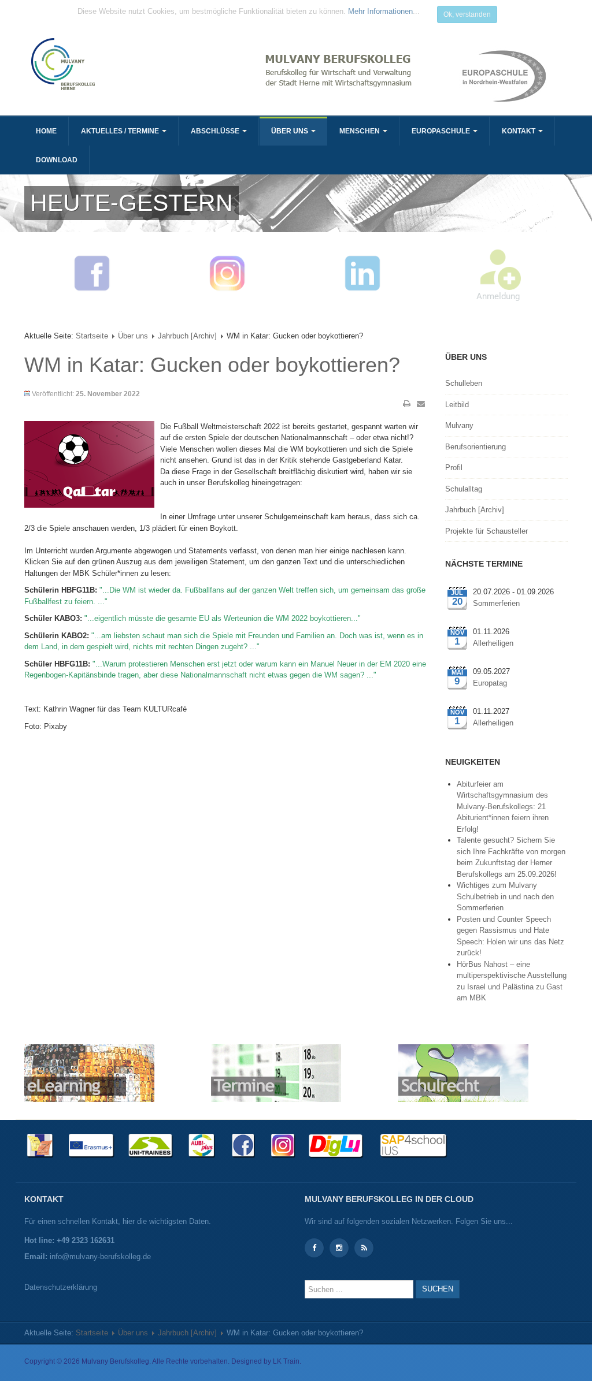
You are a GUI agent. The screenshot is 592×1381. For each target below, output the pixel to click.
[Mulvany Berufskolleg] (158, 64)
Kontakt (519, 131)
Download (56, 160)
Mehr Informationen (380, 11)
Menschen (360, 131)
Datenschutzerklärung (60, 1287)
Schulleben (463, 383)
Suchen (437, 1289)
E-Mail (421, 404)
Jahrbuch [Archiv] (187, 336)
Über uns (290, 131)
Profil (453, 467)
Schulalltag (463, 489)
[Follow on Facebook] (314, 1247)
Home (46, 131)
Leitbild (457, 404)
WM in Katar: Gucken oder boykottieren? (212, 365)
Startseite (92, 336)
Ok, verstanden (467, 14)
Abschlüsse (216, 131)
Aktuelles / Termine (121, 131)
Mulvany (459, 425)
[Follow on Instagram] (339, 1247)
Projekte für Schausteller (486, 531)
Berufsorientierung (475, 446)
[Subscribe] (363, 1247)
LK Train (286, 1361)
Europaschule (442, 131)
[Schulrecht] (463, 1072)
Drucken (407, 404)
